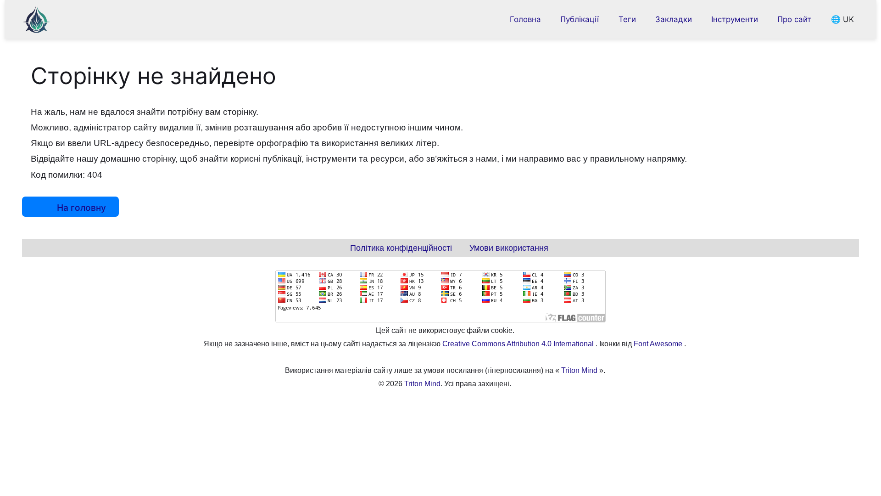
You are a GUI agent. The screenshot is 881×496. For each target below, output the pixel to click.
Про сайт (794, 19)
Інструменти (734, 19)
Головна (525, 19)
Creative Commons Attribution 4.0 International (519, 344)
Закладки (673, 19)
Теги (627, 19)
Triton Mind (579, 370)
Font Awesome (659, 344)
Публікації (579, 19)
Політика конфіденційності (401, 248)
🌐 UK (842, 19)
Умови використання (508, 248)
